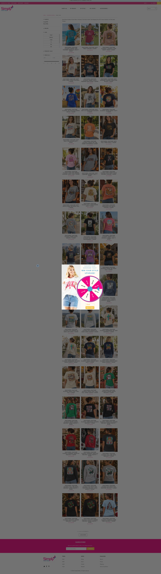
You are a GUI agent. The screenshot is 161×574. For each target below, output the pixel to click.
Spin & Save (90, 307)
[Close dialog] (38, 266)
